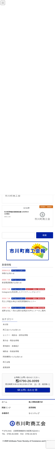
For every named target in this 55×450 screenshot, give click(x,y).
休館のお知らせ (8, 273)
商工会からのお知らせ (18, 270)
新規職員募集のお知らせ (12, 283)
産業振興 (6, 367)
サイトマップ (34, 413)
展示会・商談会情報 (11, 340)
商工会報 (6, 362)
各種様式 (5, 413)
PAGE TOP (51, 434)
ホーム (4, 402)
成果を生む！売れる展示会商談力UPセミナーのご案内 (24, 311)
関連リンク (6, 408)
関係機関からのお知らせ (13, 357)
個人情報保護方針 (36, 402)
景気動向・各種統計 (11, 346)
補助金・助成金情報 (11, 351)
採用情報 (32, 408)
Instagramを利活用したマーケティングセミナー (21, 292)
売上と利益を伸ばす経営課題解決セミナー (19, 301)
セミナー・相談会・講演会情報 (35, 289)
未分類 (5, 324)
